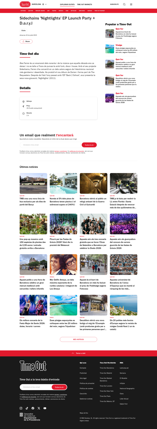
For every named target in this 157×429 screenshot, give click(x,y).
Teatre (54, 11)
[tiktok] (27, 408)
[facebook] (33, 408)
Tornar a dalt (80, 353)
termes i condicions (60, 151)
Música (61, 11)
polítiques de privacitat (77, 151)
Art (48, 11)
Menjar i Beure (40, 11)
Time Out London (106, 386)
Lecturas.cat (124, 368)
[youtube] (45, 408)
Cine (67, 11)
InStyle (122, 383)
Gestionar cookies (86, 399)
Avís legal (83, 378)
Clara (121, 394)
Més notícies (78, 340)
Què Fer (30, 11)
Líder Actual (124, 399)
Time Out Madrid (106, 373)
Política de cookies (86, 389)
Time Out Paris (105, 396)
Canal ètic (83, 394)
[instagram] (21, 408)
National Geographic (127, 389)
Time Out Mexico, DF (107, 401)
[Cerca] (124, 4)
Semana (123, 373)
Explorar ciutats (67, 5)
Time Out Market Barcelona (106, 380)
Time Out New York (106, 391)
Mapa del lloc (84, 413)
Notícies (23, 11)
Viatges (89, 11)
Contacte (83, 368)
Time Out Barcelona (107, 368)
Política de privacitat (87, 383)
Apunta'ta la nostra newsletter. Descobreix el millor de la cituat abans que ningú (48, 139)
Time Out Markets (84, 5)
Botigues (73, 11)
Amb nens (82, 11)
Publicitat (83, 373)
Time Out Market (100, 11)
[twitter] (39, 408)
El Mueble (123, 378)
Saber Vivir (124, 404)
